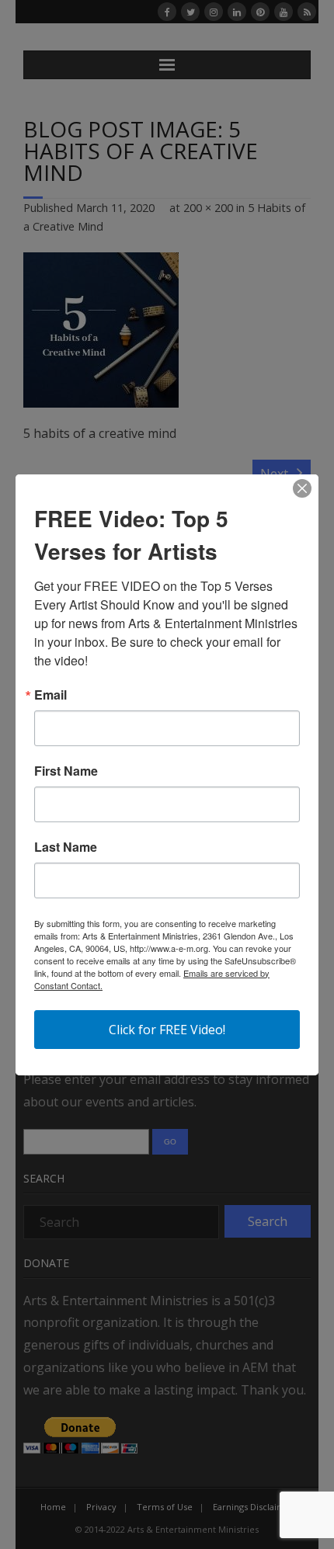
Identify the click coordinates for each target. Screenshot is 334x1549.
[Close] (302, 488)
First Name (66, 771)
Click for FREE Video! (167, 1029)
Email (50, 695)
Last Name (65, 847)
